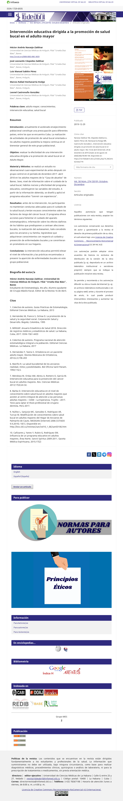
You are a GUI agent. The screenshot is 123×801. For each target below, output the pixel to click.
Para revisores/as (21, 632)
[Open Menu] (10, 14)
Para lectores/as (21, 623)
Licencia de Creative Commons (37, 789)
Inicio (12, 22)
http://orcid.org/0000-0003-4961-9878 (24, 57)
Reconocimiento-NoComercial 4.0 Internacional (77, 789)
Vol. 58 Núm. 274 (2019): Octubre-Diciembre (49, 22)
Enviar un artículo (22, 486)
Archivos (22, 22)
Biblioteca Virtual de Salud (100, 2)
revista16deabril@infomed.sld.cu (43, 778)
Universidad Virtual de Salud (72, 2)
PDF (80, 110)
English (17, 471)
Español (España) (21, 476)
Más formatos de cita (85, 167)
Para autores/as (21, 627)
